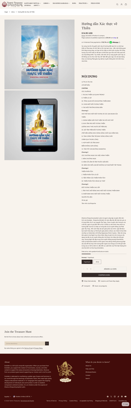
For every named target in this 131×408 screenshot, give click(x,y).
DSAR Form (112, 401)
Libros (13, 12)
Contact (88, 375)
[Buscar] (117, 4)
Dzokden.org (123, 401)
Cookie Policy (73, 401)
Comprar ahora (104, 275)
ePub (97, 262)
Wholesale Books (91, 372)
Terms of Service (52, 401)
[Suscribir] (47, 343)
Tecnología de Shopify (27, 401)
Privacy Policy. (38, 348)
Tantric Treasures (14, 401)
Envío (83, 35)
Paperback (87, 262)
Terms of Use (28, 348)
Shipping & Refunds (101, 401)
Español (6, 396)
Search (88, 378)
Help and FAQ (90, 369)
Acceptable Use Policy (86, 401)
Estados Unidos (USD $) (23, 396)
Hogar (6, 12)
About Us (88, 365)
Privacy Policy (63, 401)
